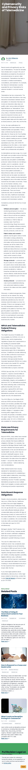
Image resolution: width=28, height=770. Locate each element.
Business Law (5, 672)
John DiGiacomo (13, 58)
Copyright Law (12, 618)
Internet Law (13, 62)
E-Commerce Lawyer (7, 723)
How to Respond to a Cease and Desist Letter (13, 666)
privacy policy (7, 763)
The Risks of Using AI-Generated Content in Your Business (12, 614)
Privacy (20, 62)
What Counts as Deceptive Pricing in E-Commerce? (12, 717)
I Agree (23, 766)
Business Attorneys (13, 669)
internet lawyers (10, 578)
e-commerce (22, 618)
